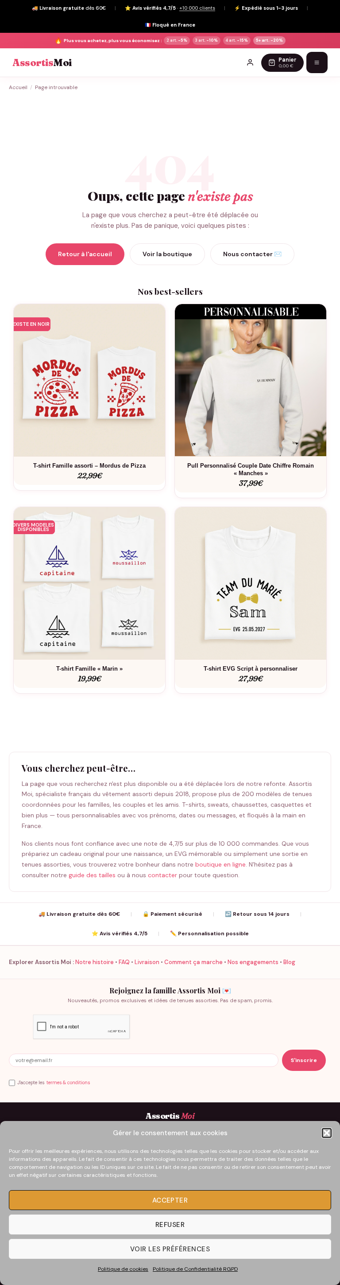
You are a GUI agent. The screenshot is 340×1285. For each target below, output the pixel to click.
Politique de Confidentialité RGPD (195, 1269)
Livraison (147, 962)
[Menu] (317, 62)
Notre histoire (94, 962)
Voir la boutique (167, 254)
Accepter (170, 1200)
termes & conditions (68, 1083)
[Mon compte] (250, 62)
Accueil (18, 87)
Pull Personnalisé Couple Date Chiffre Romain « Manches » (250, 469)
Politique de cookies (123, 1269)
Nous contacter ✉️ (252, 254)
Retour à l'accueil (85, 254)
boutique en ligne (220, 864)
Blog (289, 962)
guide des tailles (92, 875)
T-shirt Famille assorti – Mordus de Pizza (89, 465)
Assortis (42, 63)
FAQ (124, 962)
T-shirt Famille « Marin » (89, 668)
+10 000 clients (197, 8)
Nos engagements (253, 962)
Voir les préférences (170, 1249)
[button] (326, 1133)
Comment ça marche (193, 962)
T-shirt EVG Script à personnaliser (251, 668)
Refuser (170, 1224)
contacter (162, 875)
